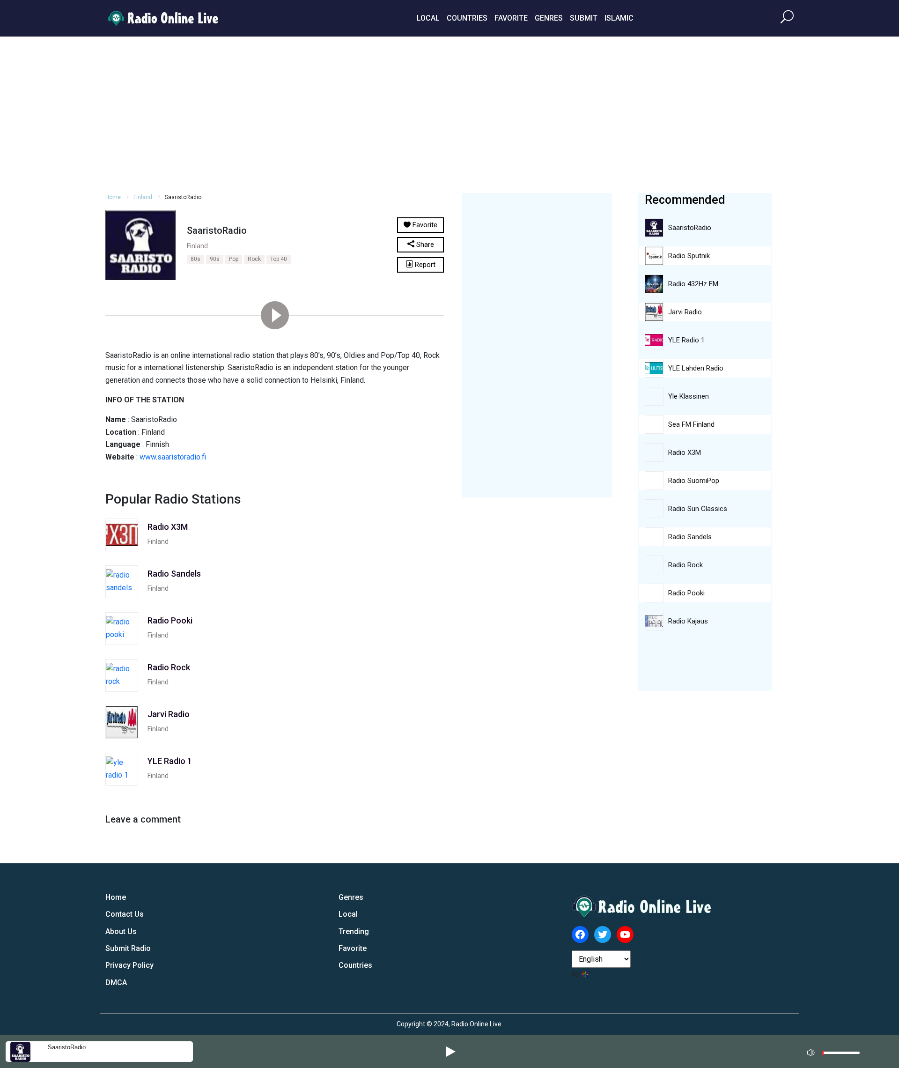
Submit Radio (128, 948)
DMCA (116, 982)
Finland (142, 197)
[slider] (841, 1055)
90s (215, 259)
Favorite (511, 18)
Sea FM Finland (691, 424)
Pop (233, 259)
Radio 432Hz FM (693, 284)
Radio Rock (685, 565)
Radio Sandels (690, 537)
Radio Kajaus (688, 621)
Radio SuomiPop (693, 480)
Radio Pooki (686, 593)
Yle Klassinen (688, 396)
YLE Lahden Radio (695, 368)
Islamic (619, 18)
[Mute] (812, 1051)
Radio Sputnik (689, 256)
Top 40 (278, 259)
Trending (354, 931)
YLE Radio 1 (686, 340)
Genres (549, 18)
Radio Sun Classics (697, 508)
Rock (254, 259)
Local (428, 18)
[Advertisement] (449, 113)
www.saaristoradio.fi (173, 456)
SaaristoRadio (67, 1047)
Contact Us (124, 914)
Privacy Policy (129, 965)
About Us (121, 931)
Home (113, 197)
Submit (583, 18)
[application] (836, 1051)
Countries (467, 18)
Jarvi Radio (685, 312)
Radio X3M (684, 452)
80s (195, 259)
